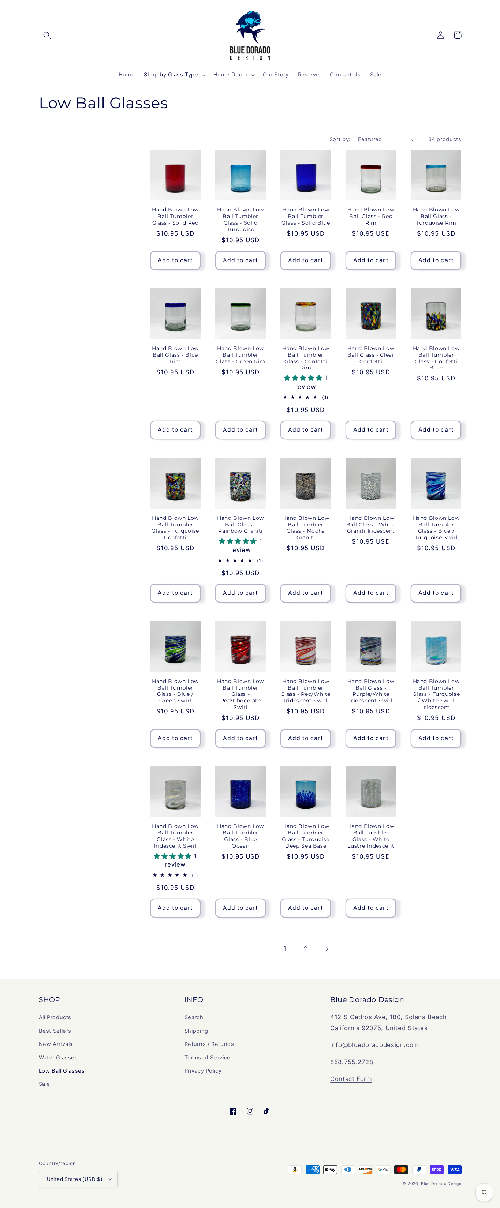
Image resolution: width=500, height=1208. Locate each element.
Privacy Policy (203, 1071)
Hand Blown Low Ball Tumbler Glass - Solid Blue (305, 216)
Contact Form (351, 1079)
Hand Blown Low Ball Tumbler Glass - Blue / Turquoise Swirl (436, 527)
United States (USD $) (75, 1179)
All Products (55, 1017)
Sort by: (339, 139)
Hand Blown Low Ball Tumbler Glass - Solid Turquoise (240, 219)
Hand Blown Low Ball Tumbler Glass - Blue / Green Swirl (175, 691)
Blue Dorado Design (441, 1183)
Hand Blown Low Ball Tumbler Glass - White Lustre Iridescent (370, 835)
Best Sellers (55, 1031)
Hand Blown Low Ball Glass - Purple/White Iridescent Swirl (370, 691)
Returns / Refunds (209, 1044)
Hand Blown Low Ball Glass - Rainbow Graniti (240, 524)
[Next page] (326, 949)
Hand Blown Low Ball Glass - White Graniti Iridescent (371, 524)
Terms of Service (207, 1057)
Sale (45, 1084)
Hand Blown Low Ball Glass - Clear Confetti (370, 354)
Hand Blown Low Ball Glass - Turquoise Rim (436, 216)
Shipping (196, 1031)
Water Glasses (58, 1057)
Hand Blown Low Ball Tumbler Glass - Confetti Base (436, 358)
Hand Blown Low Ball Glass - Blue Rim (175, 354)
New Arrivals (56, 1044)
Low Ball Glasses (62, 1071)
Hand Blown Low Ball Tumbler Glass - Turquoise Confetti (175, 527)
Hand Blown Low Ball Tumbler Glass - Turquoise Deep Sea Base (305, 835)
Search (194, 1017)
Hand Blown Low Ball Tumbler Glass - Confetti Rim (305, 358)
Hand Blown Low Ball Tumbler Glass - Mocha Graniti (305, 527)
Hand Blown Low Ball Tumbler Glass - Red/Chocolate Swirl (240, 694)
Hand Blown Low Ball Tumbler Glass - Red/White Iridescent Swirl (306, 691)
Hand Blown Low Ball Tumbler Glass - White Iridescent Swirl (175, 835)
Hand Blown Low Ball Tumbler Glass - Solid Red (175, 216)
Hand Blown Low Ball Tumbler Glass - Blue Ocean (240, 835)
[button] (47, 35)
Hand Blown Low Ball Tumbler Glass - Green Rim (240, 354)
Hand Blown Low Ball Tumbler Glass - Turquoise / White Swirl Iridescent (436, 694)
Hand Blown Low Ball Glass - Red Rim (370, 216)
